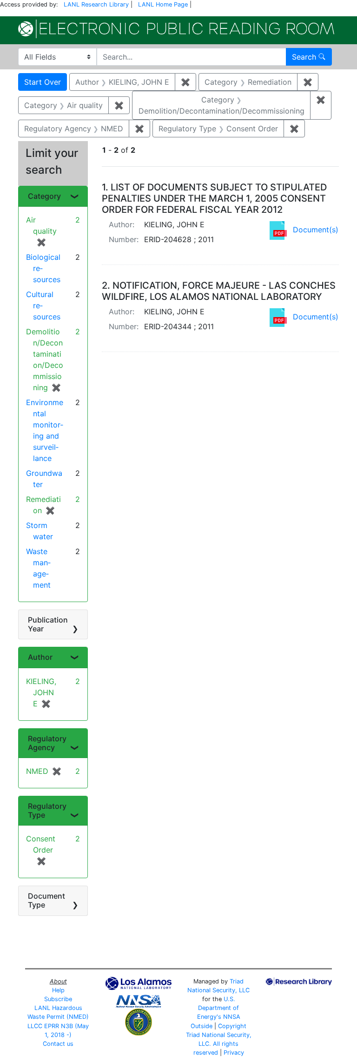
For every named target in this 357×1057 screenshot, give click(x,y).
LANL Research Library (96, 4)
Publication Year (48, 624)
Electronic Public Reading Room (176, 29)
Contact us (58, 1043)
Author (40, 657)
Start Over (42, 82)
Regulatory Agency (47, 743)
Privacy (234, 1052)
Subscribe (58, 999)
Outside (201, 1026)
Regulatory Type (47, 810)
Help (58, 990)
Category (44, 196)
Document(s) (315, 229)
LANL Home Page (163, 4)
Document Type (46, 900)
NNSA (231, 1016)
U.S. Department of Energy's (218, 1008)
